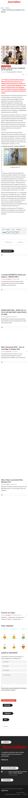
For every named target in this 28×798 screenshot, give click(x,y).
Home (2, 8)
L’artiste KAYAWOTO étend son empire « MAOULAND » (13, 276)
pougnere (8, 615)
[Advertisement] (14, 29)
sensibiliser (18, 229)
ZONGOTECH (4, 790)
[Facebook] (7, 232)
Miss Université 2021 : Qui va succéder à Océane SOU (12, 348)
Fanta (7, 484)
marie (7, 316)
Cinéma (7, 8)
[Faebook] (2, 763)
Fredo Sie (19, 72)
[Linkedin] (15, 232)
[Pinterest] (18, 232)
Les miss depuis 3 (20, 792)
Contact (25, 794)
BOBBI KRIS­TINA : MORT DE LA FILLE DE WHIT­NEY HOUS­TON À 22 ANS (14, 312)
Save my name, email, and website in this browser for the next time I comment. (14, 689)
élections (8, 229)
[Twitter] (10, 232)
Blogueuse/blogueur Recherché (13, 794)
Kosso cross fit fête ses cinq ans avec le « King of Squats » (18, 772)
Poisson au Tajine (8, 613)
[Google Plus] (12, 232)
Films (13, 229)
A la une (3, 66)
